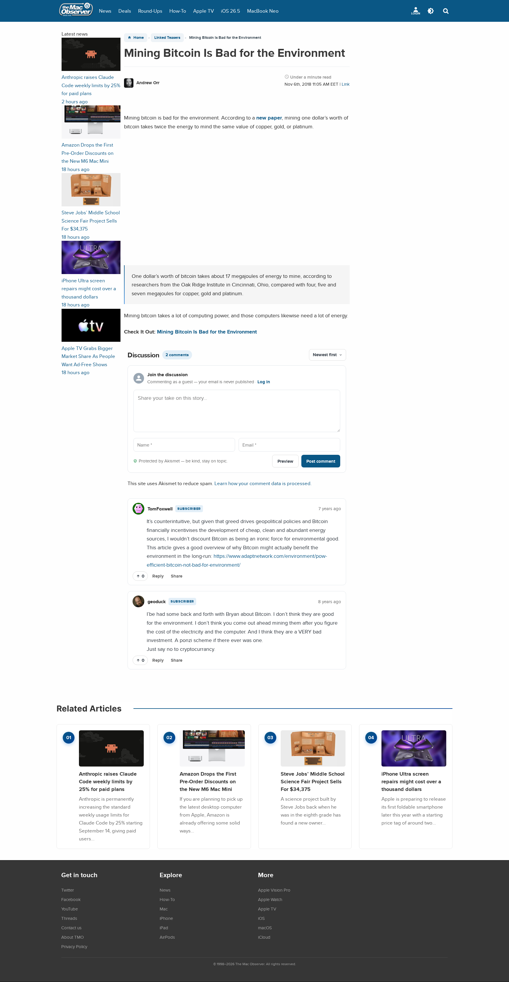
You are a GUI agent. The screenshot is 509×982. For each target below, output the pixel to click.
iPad (164, 927)
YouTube (69, 908)
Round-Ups (150, 10)
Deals (124, 10)
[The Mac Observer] (76, 11)
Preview (285, 461)
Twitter (67, 890)
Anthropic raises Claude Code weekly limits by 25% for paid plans (108, 781)
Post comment (320, 461)
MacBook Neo (263, 10)
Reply (158, 576)
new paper (269, 118)
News (105, 10)
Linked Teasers (167, 37)
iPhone (166, 918)
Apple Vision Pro (274, 890)
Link (346, 84)
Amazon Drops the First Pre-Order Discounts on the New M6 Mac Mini (208, 781)
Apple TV (203, 10)
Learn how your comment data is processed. (263, 483)
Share (176, 576)
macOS (265, 927)
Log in (263, 382)
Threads (69, 918)
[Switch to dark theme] (430, 11)
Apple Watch (270, 899)
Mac (164, 908)
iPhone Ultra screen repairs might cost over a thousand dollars (411, 781)
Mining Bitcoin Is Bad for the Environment (207, 332)
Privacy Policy (74, 946)
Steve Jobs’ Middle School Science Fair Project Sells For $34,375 (313, 781)
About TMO (72, 937)
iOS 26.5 (230, 10)
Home (138, 37)
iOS (261, 918)
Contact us (71, 927)
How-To (177, 10)
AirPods (167, 937)
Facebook (71, 899)
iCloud (264, 937)
